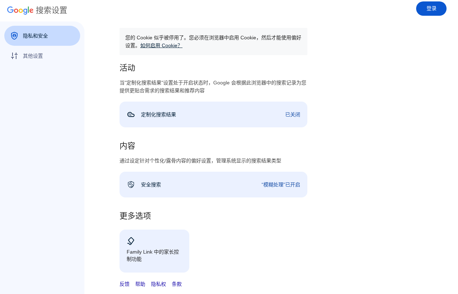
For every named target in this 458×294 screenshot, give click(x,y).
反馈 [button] (125, 284)
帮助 (140, 284)
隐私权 (158, 284)
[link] (213, 114)
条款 (177, 284)
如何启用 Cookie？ (161, 45)
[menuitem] (42, 36)
